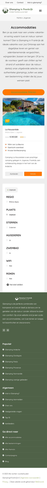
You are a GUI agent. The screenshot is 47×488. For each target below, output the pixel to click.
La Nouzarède (12, 129)
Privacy (6, 482)
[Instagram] (7, 330)
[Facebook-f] (4, 330)
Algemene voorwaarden (30, 478)
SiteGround (39, 482)
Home (19, 18)
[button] (40, 10)
